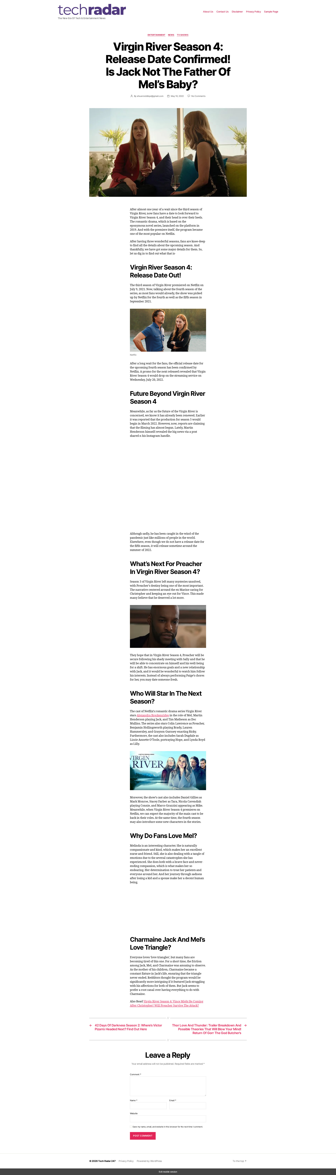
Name (133, 1100)
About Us (208, 11)
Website (134, 1113)
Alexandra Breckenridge (153, 715)
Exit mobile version (168, 1171)
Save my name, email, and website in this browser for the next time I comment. (168, 1127)
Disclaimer (237, 11)
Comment (135, 1074)
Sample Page (271, 11)
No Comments (198, 96)
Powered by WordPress (149, 1161)
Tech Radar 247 (107, 1161)
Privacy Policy (253, 11)
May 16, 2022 (177, 96)
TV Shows (182, 35)
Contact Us (222, 11)
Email (172, 1100)
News (171, 35)
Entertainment (156, 35)
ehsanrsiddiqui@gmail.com (150, 96)
